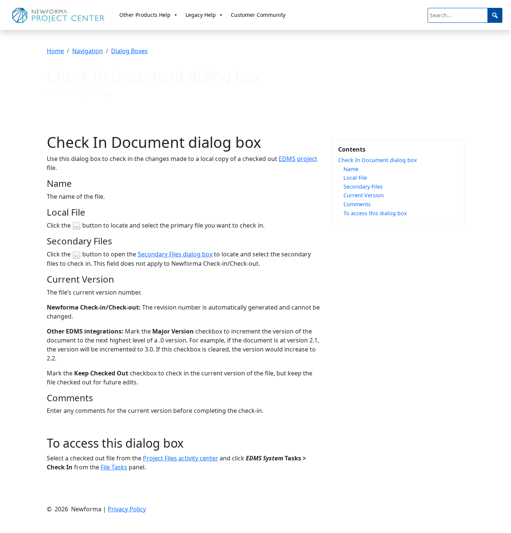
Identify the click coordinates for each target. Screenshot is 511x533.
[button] (494, 15)
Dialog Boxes (129, 51)
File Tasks (114, 467)
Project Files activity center (180, 458)
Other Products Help (145, 14)
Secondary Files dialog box (175, 254)
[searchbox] (465, 15)
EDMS (287, 159)
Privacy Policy (127, 509)
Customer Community (258, 14)
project (307, 159)
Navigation (87, 51)
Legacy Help (201, 14)
